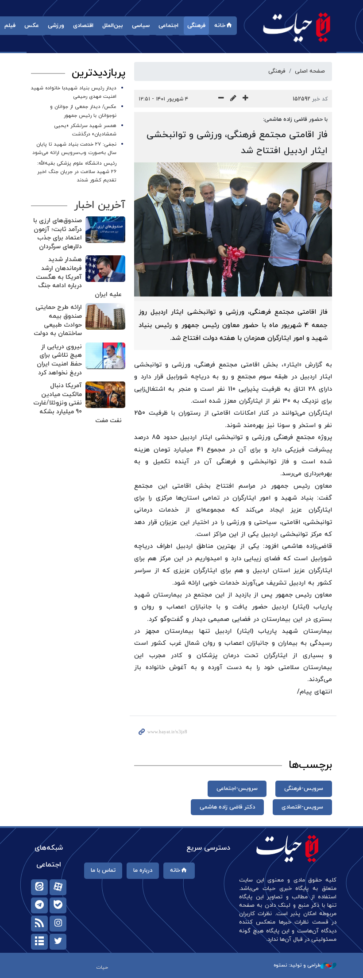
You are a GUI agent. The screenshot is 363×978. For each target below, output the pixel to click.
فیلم (9, 26)
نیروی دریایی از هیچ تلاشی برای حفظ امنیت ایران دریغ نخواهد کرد (59, 360)
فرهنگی (196, 26)
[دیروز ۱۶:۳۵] (105, 268)
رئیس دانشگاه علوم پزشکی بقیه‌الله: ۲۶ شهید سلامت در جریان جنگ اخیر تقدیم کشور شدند (76, 172)
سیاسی (141, 26)
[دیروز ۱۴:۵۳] (105, 356)
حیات (296, 27)
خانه (219, 26)
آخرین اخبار (99, 205)
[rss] (39, 924)
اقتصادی (83, 26)
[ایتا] (39, 887)
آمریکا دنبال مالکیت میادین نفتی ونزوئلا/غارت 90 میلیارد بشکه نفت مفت (77, 402)
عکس (31, 26)
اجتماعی (168, 26)
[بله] (58, 905)
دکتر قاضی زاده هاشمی (227, 807)
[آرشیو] (39, 942)
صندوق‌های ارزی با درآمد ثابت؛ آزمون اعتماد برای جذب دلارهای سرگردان (57, 233)
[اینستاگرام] (58, 924)
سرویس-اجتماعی (237, 789)
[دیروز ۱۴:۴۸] (105, 394)
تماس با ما (103, 870)
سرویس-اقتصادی (302, 807)
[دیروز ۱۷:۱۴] (105, 229)
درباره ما (142, 870)
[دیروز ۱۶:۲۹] (105, 316)
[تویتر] (58, 942)
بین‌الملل (112, 26)
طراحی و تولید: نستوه (297, 965)
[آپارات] (58, 887)
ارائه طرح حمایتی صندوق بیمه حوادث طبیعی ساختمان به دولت (58, 320)
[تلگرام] (39, 905)
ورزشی (56, 26)
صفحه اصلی (310, 71)
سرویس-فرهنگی (303, 789)
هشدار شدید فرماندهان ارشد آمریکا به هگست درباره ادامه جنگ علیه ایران (79, 276)
